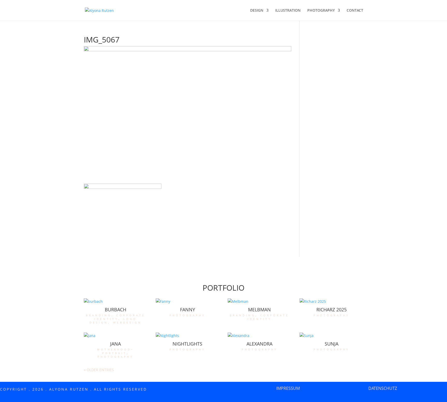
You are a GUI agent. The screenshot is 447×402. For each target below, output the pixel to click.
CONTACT (355, 11)
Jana (115, 344)
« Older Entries (99, 369)
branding (98, 314)
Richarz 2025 (331, 309)
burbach (115, 309)
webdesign (127, 322)
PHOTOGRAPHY (321, 11)
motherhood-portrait (115, 351)
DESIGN (256, 11)
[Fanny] (187, 301)
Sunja (331, 344)
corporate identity (119, 316)
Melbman (259, 309)
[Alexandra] (259, 336)
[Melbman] (259, 301)
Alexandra (259, 344)
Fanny (187, 309)
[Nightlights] (187, 336)
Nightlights (187, 344)
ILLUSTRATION (288, 11)
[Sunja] (331, 336)
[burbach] (115, 301)
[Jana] (115, 336)
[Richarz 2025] (331, 301)
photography (187, 314)
